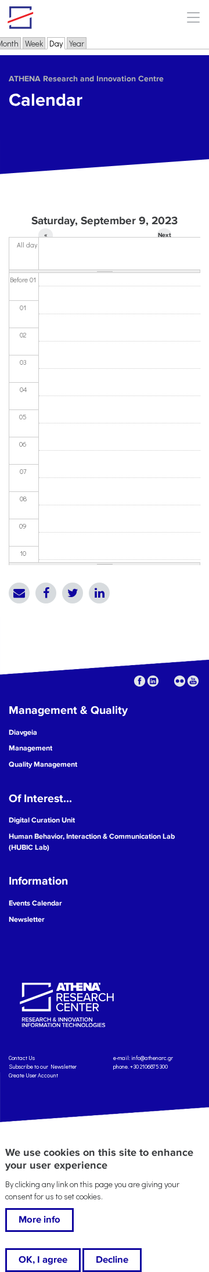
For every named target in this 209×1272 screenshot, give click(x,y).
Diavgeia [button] (23, 732)
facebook (140, 681)
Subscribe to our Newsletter (43, 1066)
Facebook (45, 593)
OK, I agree (43, 1260)
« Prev (45, 237)
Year (76, 43)
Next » (164, 237)
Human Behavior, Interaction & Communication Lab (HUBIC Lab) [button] (92, 842)
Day (57, 43)
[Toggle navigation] (193, 17)
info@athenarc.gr (152, 1058)
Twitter (72, 593)
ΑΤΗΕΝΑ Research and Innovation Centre (86, 79)
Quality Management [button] (43, 764)
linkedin (153, 681)
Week (34, 43)
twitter (166, 681)
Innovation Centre (71, 17)
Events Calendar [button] (35, 903)
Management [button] (30, 748)
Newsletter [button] (27, 919)
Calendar (45, 100)
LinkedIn (99, 593)
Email (19, 593)
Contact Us (22, 1058)
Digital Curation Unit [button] (42, 820)
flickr (180, 681)
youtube (193, 681)
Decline (112, 1260)
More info (39, 1220)
